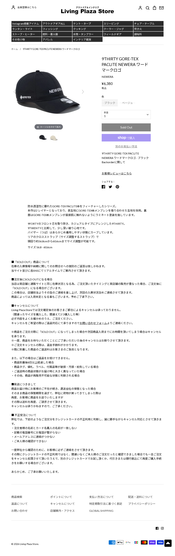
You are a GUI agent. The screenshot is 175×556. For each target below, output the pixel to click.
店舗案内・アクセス (62, 510)
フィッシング (50, 28)
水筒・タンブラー (83, 34)
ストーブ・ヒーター (23, 34)
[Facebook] (155, 528)
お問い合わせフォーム (93, 323)
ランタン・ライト (22, 28)
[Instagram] (161, 528)
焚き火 (138, 28)
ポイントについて (61, 496)
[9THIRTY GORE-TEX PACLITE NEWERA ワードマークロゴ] (43, 137)
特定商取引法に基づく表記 (105, 503)
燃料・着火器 (50, 34)
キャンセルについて (62, 503)
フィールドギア (113, 34)
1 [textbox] (105, 116)
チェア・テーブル (144, 23)
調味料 (138, 34)
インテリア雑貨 (82, 39)
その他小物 (18, 39)
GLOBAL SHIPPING (101, 510)
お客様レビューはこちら (117, 173)
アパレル (48, 39)
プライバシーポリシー (142, 503)
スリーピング (111, 23)
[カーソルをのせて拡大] (48, 93)
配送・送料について (140, 496)
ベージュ (127, 102)
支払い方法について (101, 496)
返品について (19, 503)
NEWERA (107, 76)
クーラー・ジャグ (114, 28)
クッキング (79, 28)
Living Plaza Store (29, 544)
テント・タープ (82, 23)
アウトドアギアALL (54, 23)
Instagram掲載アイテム (25, 23)
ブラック (109, 102)
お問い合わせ (19, 510)
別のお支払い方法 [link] (126, 146)
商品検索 (16, 496)
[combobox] (126, 114)
